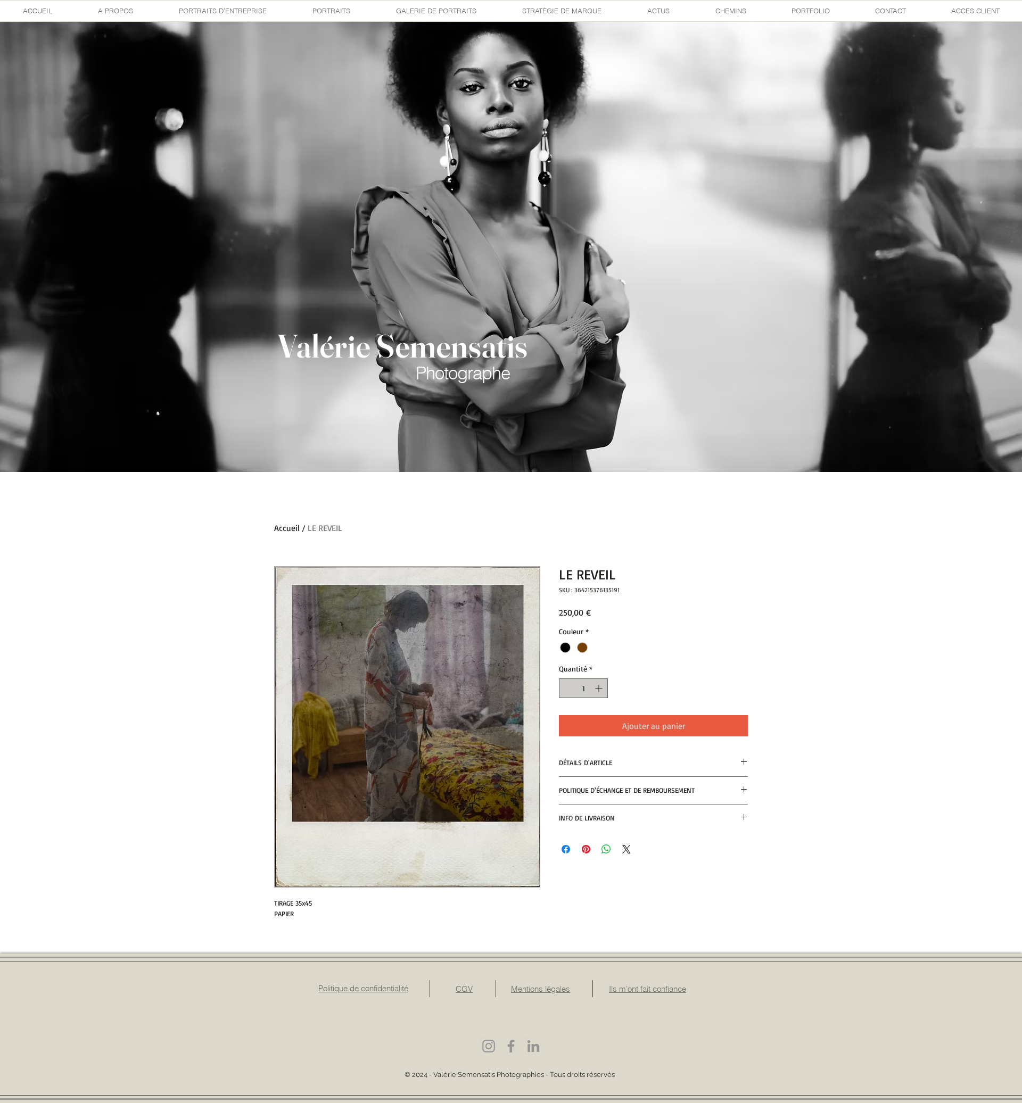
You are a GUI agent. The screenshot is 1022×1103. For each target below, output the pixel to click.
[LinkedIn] (533, 1046)
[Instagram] (488, 1046)
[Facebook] (511, 1046)
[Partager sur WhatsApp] (606, 849)
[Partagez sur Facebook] (565, 849)
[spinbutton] (583, 688)
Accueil (287, 528)
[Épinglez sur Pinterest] (586, 849)
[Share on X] (626, 849)
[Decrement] (567, 688)
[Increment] (599, 688)
